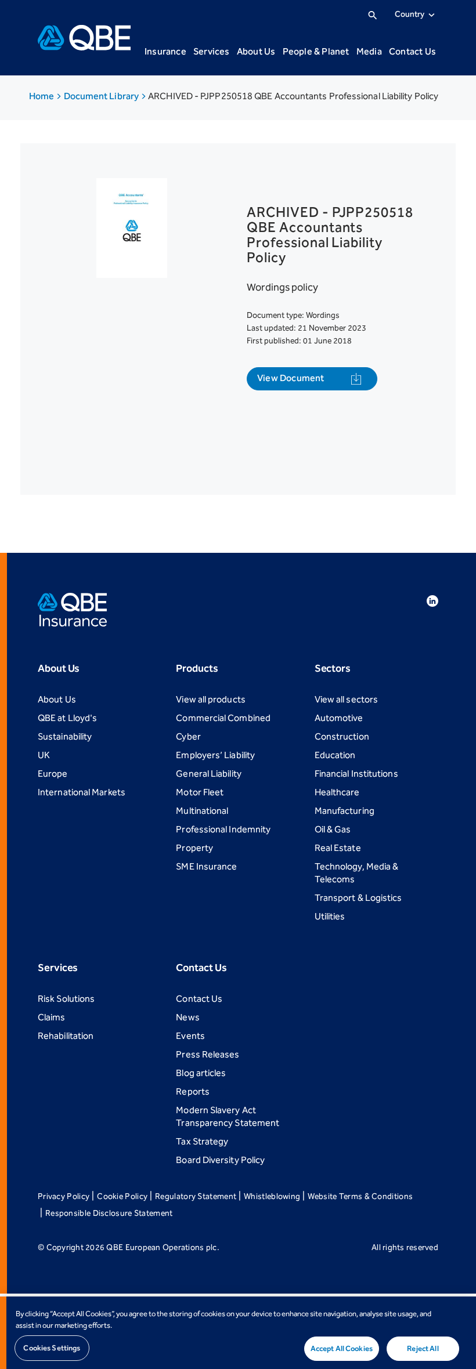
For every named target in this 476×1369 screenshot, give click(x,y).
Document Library (102, 96)
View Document (290, 377)
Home (42, 96)
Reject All (422, 1348)
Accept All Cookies (342, 1348)
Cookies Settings (51, 1347)
